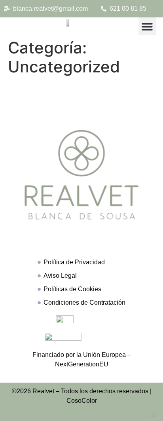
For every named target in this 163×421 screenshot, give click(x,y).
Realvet (43, 391)
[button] (147, 26)
